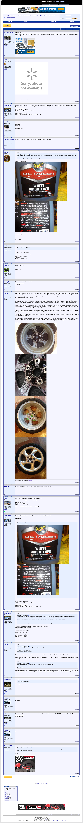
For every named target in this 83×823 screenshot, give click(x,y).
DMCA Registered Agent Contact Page (59, 820)
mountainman (8, 33)
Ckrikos (6, 265)
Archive (61, 814)
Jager (6, 152)
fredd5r (6, 486)
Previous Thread (39, 783)
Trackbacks (7, 796)
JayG (5, 498)
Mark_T (6, 282)
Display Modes (76, 28)
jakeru (6, 293)
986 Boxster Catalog (46, 4)
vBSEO (45, 819)
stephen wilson (9, 139)
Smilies (6, 793)
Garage (24, 21)
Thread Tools (68, 28)
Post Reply (7, 25)
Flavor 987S (8, 746)
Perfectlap (7, 105)
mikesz (6, 714)
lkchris (6, 122)
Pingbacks (6, 797)
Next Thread (45, 783)
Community (52, 21)
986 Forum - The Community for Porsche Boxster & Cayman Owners (20, 15)
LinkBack (62, 28)
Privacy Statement (67, 814)
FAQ (37, 21)
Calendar (72, 21)
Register (10, 21)
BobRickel (7, 679)
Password (62, 18)
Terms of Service (74, 814)
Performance (66, 4)
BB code (6, 792)
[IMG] (5, 794)
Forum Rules (7, 800)
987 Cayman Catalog (54, 4)
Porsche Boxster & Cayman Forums (40, 15)
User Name (62, 15)
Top (79, 814)
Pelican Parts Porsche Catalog (54, 814)
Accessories (61, 4)
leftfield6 (7, 60)
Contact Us (46, 814)
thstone (6, 246)
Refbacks (6, 798)
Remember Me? (76, 15)
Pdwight (6, 698)
